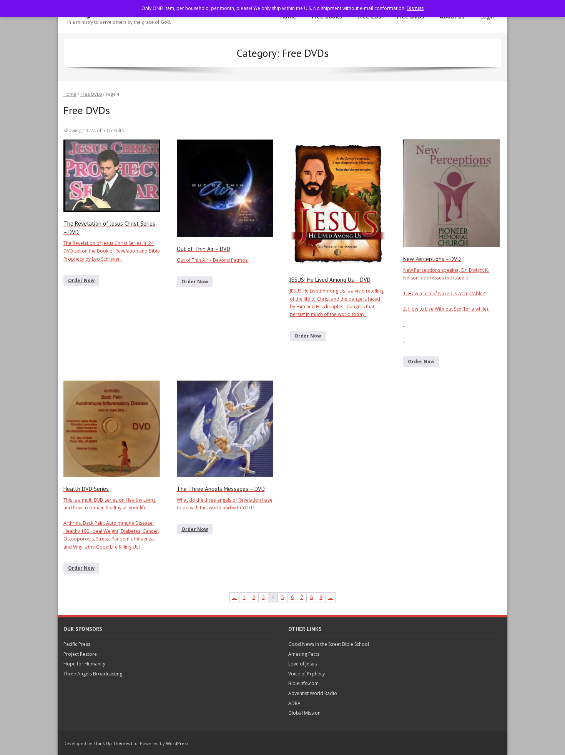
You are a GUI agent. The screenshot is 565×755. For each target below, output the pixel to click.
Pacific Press (76, 644)
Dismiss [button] (415, 8)
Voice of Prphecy (306, 673)
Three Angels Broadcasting (92, 673)
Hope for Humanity (84, 663)
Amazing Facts (303, 654)
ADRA (294, 703)
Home (69, 94)
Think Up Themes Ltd (115, 743)
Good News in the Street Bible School (328, 644)
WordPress (177, 743)
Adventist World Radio (312, 693)
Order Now (81, 280)
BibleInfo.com (303, 683)
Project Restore (80, 654)
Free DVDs (91, 94)
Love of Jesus (302, 663)
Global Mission (304, 713)
